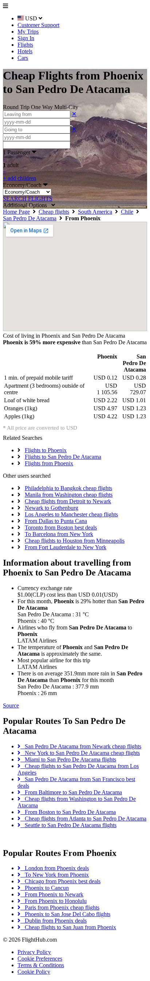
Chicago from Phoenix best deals (60, 881)
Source (11, 705)
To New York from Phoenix (54, 875)
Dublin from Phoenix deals (53, 921)
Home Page (16, 212)
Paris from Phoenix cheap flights (59, 907)
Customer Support (38, 25)
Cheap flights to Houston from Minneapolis (75, 541)
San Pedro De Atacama (29, 218)
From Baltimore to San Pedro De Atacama (71, 792)
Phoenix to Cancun (44, 888)
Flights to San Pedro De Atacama (63, 457)
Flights (25, 45)
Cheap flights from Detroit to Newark (68, 501)
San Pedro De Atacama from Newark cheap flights (80, 746)
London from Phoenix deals (54, 868)
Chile (127, 212)
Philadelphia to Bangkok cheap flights (68, 488)
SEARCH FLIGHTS (27, 198)
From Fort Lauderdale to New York (65, 547)
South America (95, 212)
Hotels (24, 51)
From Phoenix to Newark (51, 894)
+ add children (19, 178)
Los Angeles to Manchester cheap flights (71, 514)
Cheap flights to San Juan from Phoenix (68, 927)
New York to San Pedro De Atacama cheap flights (80, 753)
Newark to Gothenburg (51, 508)
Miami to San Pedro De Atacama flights (68, 759)
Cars (22, 58)
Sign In (25, 38)
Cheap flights (54, 212)
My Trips (28, 31)
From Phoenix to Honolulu (53, 901)
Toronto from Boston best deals (61, 527)
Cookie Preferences (39, 958)
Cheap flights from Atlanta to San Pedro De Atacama (83, 818)
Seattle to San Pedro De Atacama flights (68, 825)
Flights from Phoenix (49, 463)
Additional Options (27, 205)
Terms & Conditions (40, 965)
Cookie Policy (33, 972)
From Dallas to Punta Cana (56, 521)
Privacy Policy (34, 952)
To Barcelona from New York (59, 534)
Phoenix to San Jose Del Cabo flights (65, 914)
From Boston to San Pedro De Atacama (68, 812)
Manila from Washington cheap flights (68, 495)
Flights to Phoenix (46, 450)
